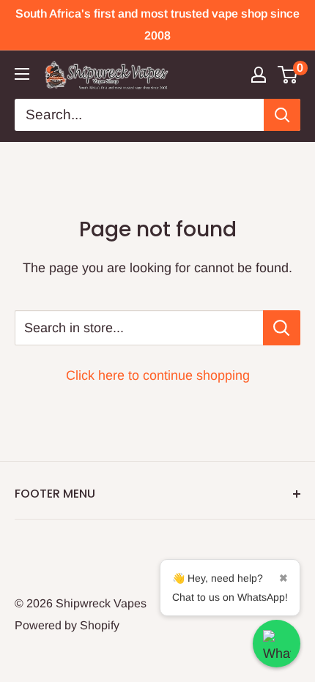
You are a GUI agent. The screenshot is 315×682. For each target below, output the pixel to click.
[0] (288, 74)
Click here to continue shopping (158, 375)
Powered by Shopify (67, 625)
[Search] (282, 115)
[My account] (258, 75)
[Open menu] (22, 74)
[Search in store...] (281, 327)
